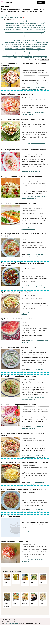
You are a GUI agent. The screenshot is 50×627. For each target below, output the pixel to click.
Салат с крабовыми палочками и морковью (15, 27)
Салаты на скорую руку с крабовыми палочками (36, 50)
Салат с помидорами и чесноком (10, 57)
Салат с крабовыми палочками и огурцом (35, 29)
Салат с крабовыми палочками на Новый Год (37, 42)
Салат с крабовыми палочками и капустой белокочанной (34, 44)
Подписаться (41, 2)
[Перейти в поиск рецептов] (48, 2)
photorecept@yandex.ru (12, 623)
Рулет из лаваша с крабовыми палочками (35, 48)
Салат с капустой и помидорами (40, 55)
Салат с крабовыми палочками (14, 17)
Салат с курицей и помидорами (25, 55)
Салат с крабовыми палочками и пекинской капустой (25, 40)
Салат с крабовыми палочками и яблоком (35, 33)
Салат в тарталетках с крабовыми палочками (35, 38)
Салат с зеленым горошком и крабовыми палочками (34, 46)
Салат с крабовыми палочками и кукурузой (34, 31)
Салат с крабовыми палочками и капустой (34, 23)
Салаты (2, 15)
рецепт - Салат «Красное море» (37, 531)
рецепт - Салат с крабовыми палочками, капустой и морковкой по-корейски (33, 256)
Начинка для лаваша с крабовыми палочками (13, 50)
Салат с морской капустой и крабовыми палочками (14, 42)
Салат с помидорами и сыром (22, 52)
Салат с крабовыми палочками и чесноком (15, 25)
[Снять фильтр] (18, 15)
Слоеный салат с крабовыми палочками (15, 36)
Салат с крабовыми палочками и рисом (35, 27)
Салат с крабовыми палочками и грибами (14, 23)
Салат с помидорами (10, 52)
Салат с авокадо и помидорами (40, 57)
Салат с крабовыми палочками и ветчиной (14, 33)
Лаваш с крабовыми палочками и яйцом (12, 46)
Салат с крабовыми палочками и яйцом (35, 25)
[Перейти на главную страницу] (9, 2)
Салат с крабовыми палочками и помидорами (15, 21)
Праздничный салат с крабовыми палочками (15, 29)
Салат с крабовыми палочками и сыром (36, 21)
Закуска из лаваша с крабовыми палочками (15, 48)
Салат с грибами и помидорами (9, 55)
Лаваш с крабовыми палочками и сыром (11, 44)
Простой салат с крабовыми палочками (14, 31)
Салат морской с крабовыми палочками (34, 36)
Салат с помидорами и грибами (37, 52)
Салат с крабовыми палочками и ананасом (14, 38)
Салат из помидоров (11, 15)
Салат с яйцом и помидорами (25, 57)
